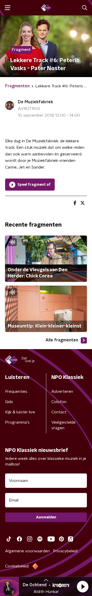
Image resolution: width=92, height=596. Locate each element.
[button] (82, 586)
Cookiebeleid (17, 566)
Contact (58, 412)
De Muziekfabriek (35, 102)
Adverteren (62, 391)
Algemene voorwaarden (27, 551)
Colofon (58, 402)
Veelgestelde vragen (63, 425)
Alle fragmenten (61, 340)
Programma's (17, 422)
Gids (9, 402)
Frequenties (16, 391)
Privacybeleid (65, 551)
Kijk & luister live (20, 412)
